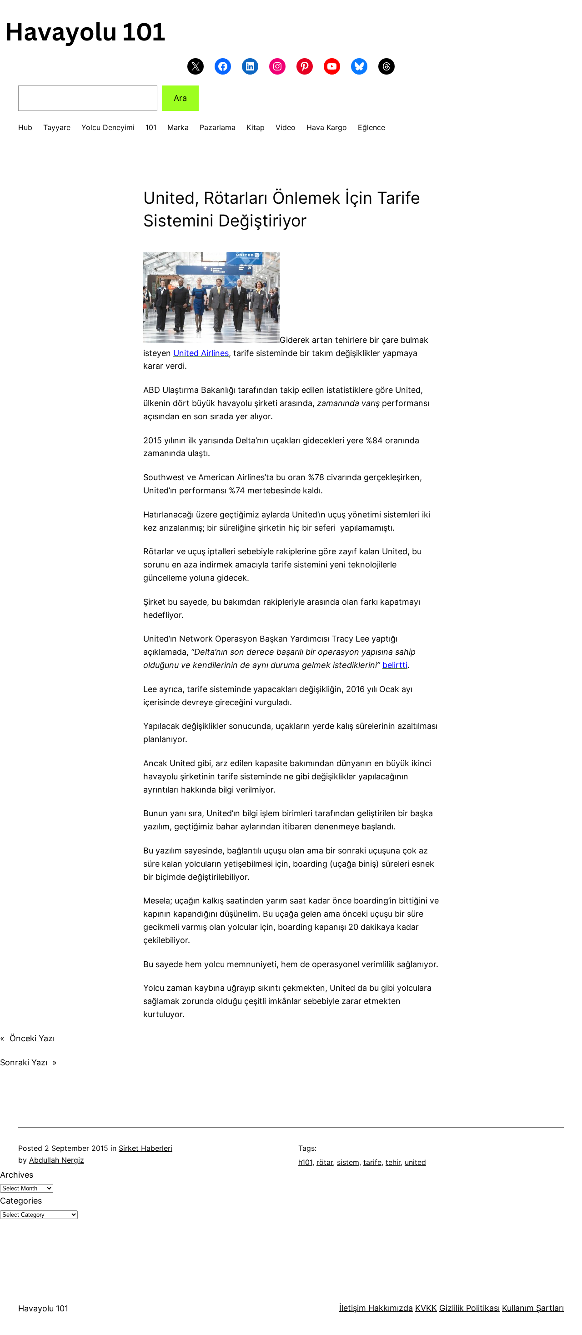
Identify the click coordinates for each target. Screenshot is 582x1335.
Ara (180, 98)
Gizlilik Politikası (469, 1308)
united (415, 1162)
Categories (21, 1200)
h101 (305, 1162)
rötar (324, 1162)
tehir (393, 1162)
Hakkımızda (389, 1308)
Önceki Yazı (32, 1038)
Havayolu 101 (43, 1308)
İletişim (352, 1308)
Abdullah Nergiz (56, 1159)
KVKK (426, 1308)
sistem (348, 1162)
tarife (372, 1162)
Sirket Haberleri (145, 1148)
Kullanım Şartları (533, 1308)
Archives (16, 1174)
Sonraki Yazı (23, 1062)
